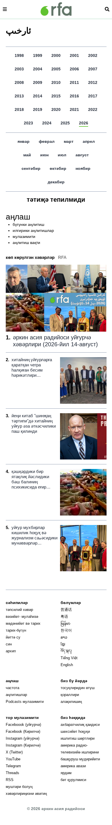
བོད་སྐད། (66, 651)
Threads (12, 773)
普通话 (66, 609)
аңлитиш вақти (26, 242)
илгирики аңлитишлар (33, 230)
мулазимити (24, 236)
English (67, 665)
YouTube (13, 759)
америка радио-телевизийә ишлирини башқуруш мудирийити (80, 752)
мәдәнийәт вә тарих (23, 623)
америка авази (73, 766)
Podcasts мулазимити (25, 701)
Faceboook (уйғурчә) (23, 724)
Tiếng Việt (69, 658)
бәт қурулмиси (73, 780)
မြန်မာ (65, 623)
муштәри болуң (19, 786)
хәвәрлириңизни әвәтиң (26, 793)
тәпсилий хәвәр (19, 609)
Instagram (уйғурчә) (22, 738)
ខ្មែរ (63, 644)
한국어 (66, 630)
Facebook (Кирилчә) (23, 731)
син (9, 644)
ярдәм (66, 773)
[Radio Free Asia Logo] (56, 9)
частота (12, 688)
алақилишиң (71, 701)
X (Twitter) (14, 752)
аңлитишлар (16, 695)
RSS (9, 780)
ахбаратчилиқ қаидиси (80, 724)
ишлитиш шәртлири (77, 738)
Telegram (13, 766)
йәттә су (13, 637)
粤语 (64, 616)
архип (11, 651)
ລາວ (64, 637)
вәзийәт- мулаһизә (22, 616)
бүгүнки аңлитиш (28, 224)
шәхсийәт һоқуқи (75, 731)
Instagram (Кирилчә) (23, 745)
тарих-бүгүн (16, 630)
